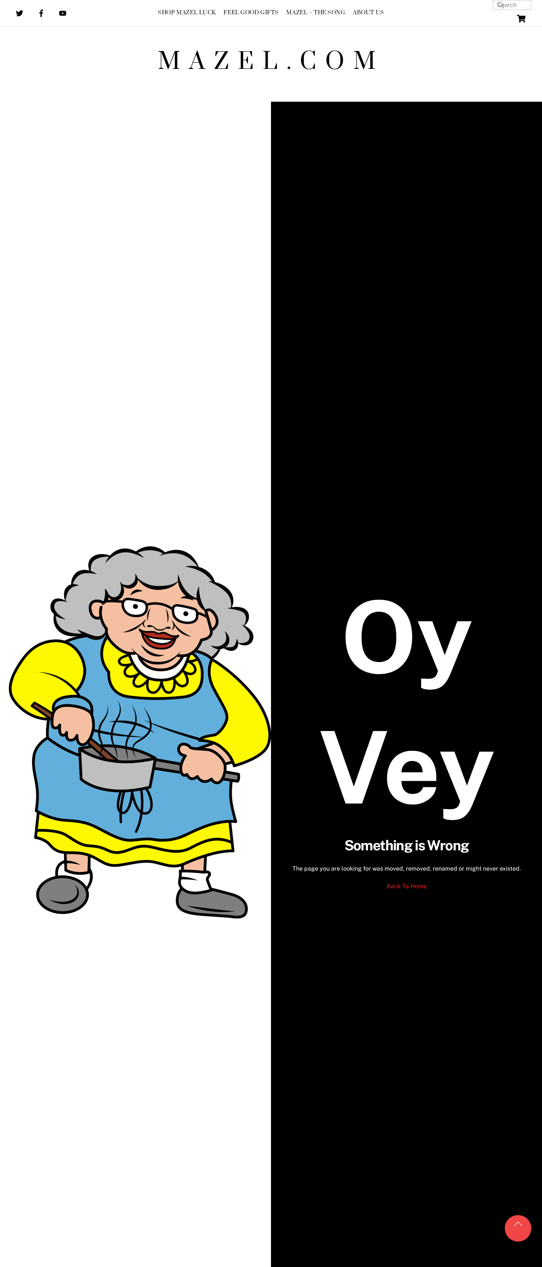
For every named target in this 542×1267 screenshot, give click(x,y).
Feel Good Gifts (251, 12)
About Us (368, 12)
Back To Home (407, 886)
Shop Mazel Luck (187, 12)
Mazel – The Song (315, 12)
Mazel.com (271, 62)
